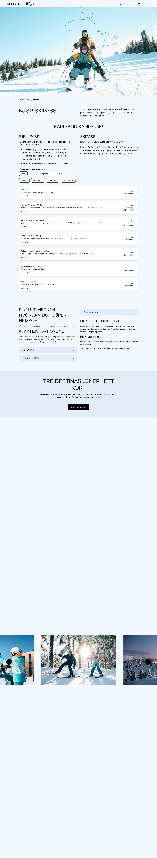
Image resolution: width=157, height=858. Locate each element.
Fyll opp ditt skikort (30, 358)
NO (138, 4)
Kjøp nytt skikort (29, 350)
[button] (9, 662)
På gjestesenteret (91, 312)
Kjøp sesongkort (78, 407)
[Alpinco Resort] (14, 4)
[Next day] (64, 174)
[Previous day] (31, 174)
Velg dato (44, 174)
